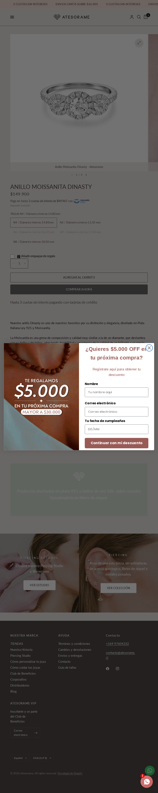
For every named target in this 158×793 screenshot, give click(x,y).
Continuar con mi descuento (117, 442)
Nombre (91, 383)
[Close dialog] (149, 347)
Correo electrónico (100, 403)
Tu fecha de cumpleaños (105, 420)
